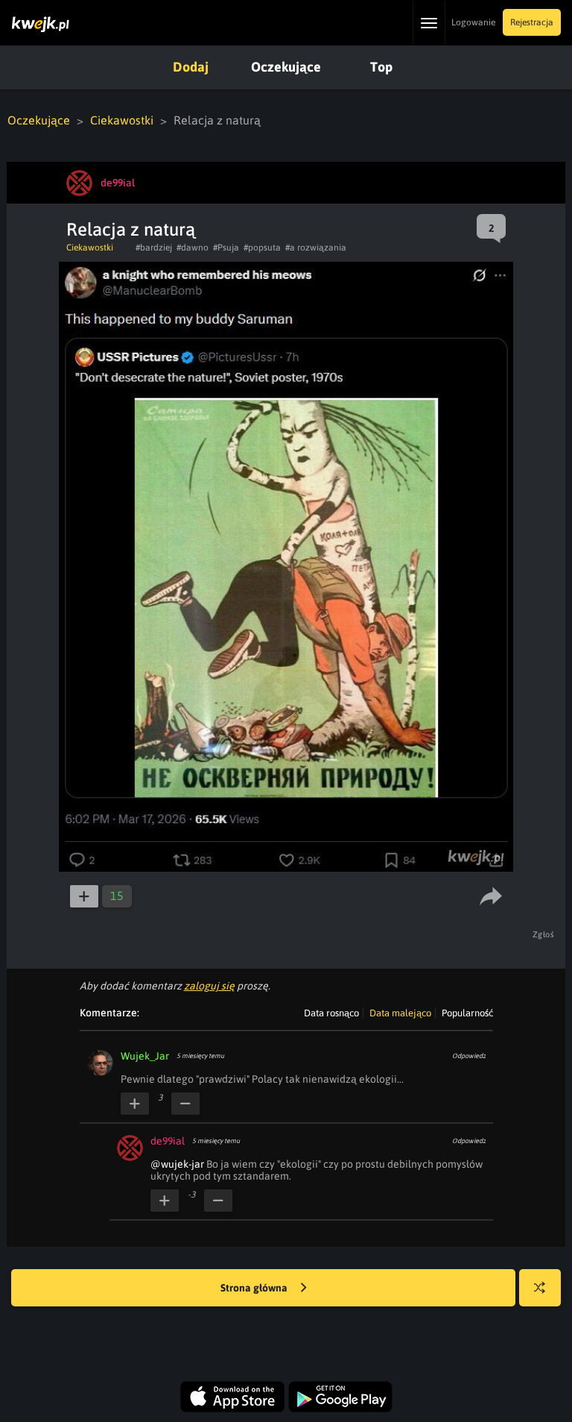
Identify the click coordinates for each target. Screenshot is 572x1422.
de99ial (167, 1141)
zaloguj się (209, 986)
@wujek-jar (177, 1164)
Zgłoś (544, 934)
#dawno (193, 247)
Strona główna (255, 1288)
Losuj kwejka (540, 1287)
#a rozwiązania (315, 247)
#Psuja (226, 247)
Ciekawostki (121, 120)
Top (381, 67)
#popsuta (262, 247)
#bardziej (154, 247)
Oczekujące (286, 67)
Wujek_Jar (145, 1056)
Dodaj (191, 67)
